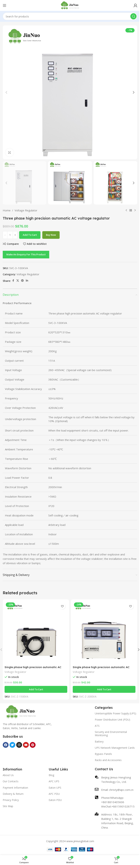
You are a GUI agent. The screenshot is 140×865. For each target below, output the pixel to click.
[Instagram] (19, 745)
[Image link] (21, 711)
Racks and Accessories (108, 760)
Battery (99, 741)
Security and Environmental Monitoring (111, 733)
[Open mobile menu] (4, 5)
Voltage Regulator (26, 210)
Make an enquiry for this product (26, 254)
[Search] (133, 16)
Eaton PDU (55, 800)
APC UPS (54, 781)
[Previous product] (126, 210)
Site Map (8, 806)
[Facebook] (6, 745)
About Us (8, 775)
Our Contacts (10, 781)
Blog (51, 775)
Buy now (51, 234)
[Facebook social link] (13, 280)
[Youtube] (26, 745)
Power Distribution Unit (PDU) (112, 719)
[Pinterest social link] (22, 280)
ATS (97, 725)
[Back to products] (131, 210)
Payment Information (15, 787)
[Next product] (135, 210)
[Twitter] (12, 745)
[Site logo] (70, 5)
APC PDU (54, 794)
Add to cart (30, 234)
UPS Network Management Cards (115, 747)
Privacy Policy (11, 800)
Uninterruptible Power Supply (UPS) (115, 713)
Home (7, 210)
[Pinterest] (33, 745)
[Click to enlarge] (9, 152)
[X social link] (17, 280)
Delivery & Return (13, 794)
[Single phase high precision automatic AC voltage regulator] (36, 632)
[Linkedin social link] (27, 280)
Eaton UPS (55, 787)
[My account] (135, 5)
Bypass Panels (103, 754)
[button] (6, 92)
